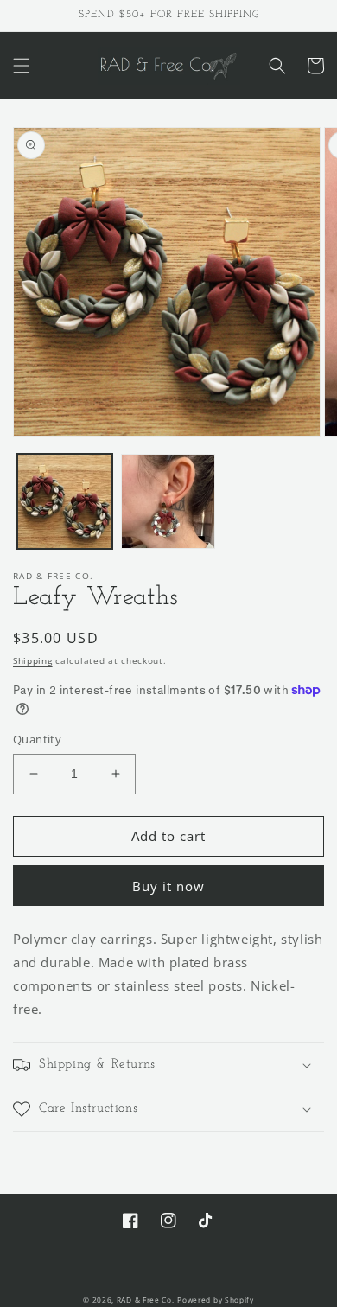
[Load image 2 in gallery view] (168, 501)
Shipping (33, 660)
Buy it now (168, 886)
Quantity (37, 739)
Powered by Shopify (215, 1299)
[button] (22, 66)
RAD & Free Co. (146, 1299)
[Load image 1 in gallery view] (64, 501)
